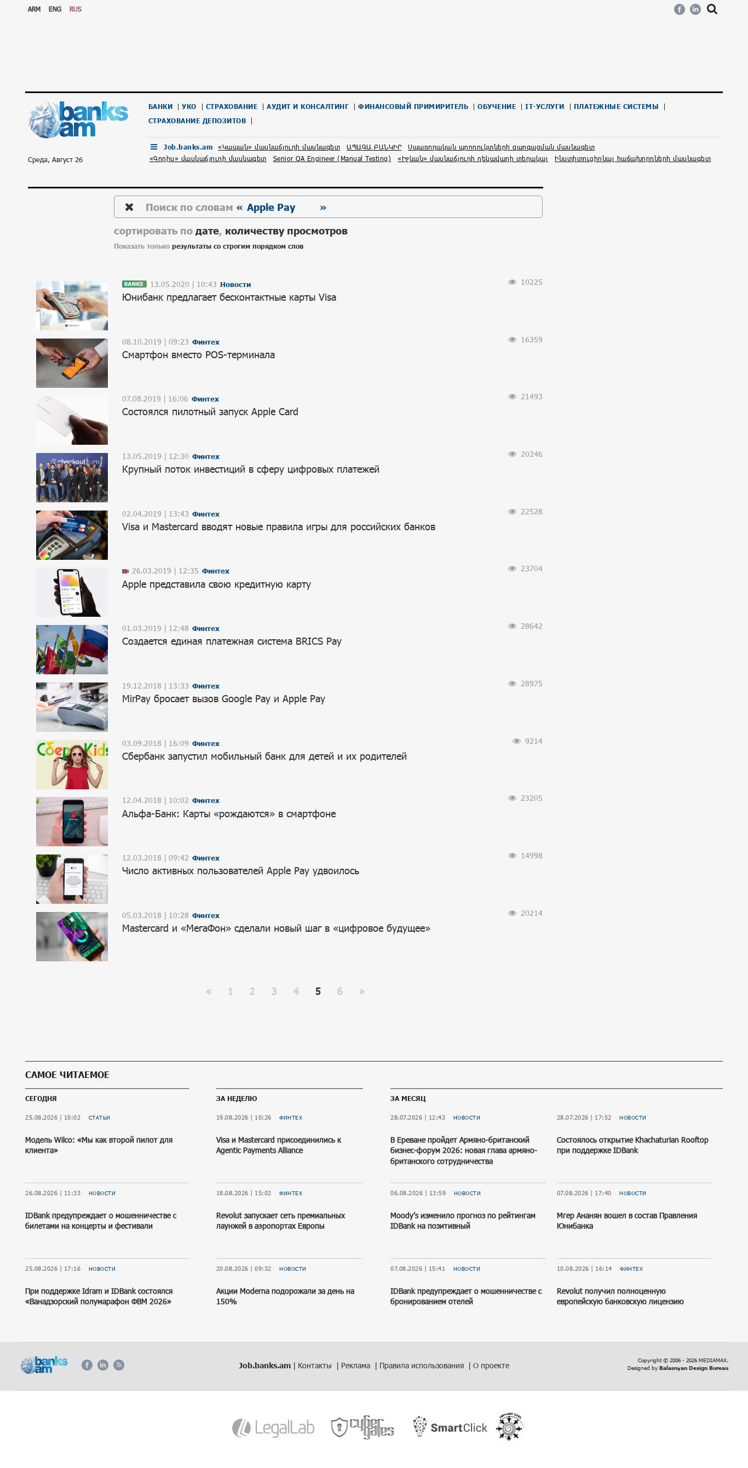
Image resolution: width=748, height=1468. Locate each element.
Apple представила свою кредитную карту (216, 584)
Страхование (232, 106)
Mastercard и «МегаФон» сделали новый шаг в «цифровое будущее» (276, 928)
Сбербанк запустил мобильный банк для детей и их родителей (264, 756)
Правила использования (422, 1365)
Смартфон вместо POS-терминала (198, 354)
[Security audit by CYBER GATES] (363, 1427)
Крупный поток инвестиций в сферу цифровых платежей (250, 469)
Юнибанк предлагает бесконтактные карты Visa (229, 297)
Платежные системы (616, 106)
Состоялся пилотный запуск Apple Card (210, 411)
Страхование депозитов (197, 121)
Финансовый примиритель (413, 106)
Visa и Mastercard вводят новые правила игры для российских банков (278, 526)
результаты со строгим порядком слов (237, 246)
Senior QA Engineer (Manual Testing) (332, 158)
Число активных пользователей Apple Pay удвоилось (240, 870)
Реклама (356, 1365)
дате (207, 230)
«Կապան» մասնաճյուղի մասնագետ (279, 147)
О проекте (491, 1365)
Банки (160, 106)
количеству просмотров (286, 230)
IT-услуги (545, 106)
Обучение (496, 106)
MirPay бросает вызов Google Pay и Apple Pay (223, 698)
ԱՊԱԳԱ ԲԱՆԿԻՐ (374, 147)
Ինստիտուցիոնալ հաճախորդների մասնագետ (633, 158)
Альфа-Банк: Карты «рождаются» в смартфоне (229, 813)
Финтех (290, 1117)
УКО (189, 106)
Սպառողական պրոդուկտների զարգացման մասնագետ (501, 147)
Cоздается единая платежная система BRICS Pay (232, 641)
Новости (102, 1193)
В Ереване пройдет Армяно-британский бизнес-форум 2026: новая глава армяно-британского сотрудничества (463, 1150)
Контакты (316, 1365)
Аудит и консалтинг (308, 106)
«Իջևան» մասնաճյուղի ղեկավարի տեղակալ (473, 158)
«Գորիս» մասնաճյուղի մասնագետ (208, 158)
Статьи (100, 1117)
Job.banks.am (188, 147)
